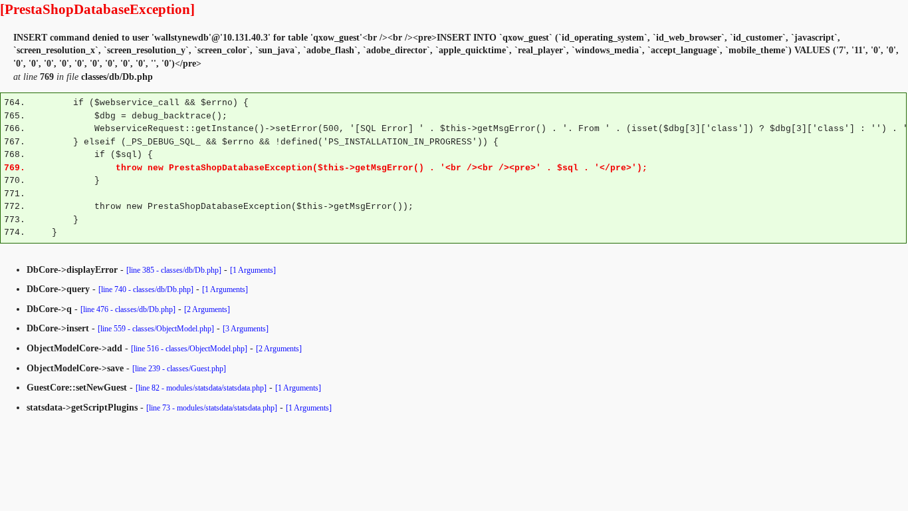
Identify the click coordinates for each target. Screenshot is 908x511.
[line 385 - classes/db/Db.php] (173, 270)
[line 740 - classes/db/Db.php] (145, 289)
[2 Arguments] (207, 309)
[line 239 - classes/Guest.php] (179, 368)
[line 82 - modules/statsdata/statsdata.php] (201, 388)
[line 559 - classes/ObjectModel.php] (156, 328)
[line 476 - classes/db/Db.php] (127, 309)
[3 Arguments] (246, 328)
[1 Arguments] (253, 270)
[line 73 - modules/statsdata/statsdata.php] (211, 408)
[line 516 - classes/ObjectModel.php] (189, 348)
